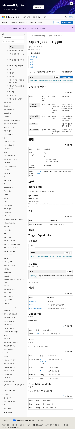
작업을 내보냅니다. (54, 36)
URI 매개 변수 (34, 57)
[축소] (24, 34)
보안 (31, 62)
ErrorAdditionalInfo (35, 308)
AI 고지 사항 (5, 425)
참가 (29, 425)
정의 (31, 67)
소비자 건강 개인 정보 (52, 425)
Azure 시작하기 (67, 22)
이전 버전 (14, 425)
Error (31, 305)
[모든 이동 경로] (30, 35)
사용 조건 (66, 425)
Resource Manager (40, 36)
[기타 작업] (71, 35)
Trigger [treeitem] (12, 47)
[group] (50, 81)
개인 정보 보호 (37, 425)
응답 (31, 59)
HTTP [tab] (31, 246)
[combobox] (13, 37)
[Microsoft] (3, 17)
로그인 (71, 17)
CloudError (32, 301)
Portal (57, 22)
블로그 (22, 425)
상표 (3, 428)
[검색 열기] (66, 17)
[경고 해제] (71, 3)
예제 (31, 64)
